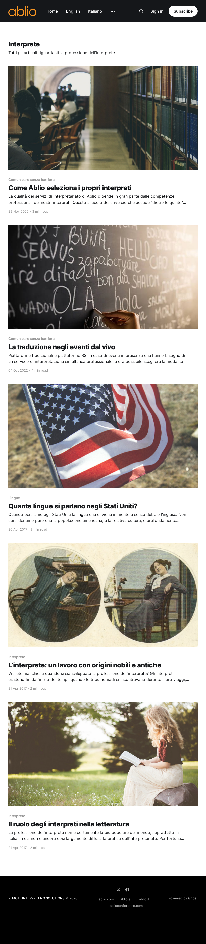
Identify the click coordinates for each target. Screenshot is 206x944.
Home (52, 11)
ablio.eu (126, 899)
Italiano (95, 11)
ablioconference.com (126, 906)
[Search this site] (141, 11)
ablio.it (144, 899)
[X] (118, 890)
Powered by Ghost (183, 898)
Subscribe (183, 11)
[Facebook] (127, 890)
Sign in (157, 11)
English (73, 11)
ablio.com (106, 899)
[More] (112, 11)
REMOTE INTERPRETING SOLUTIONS (36, 898)
